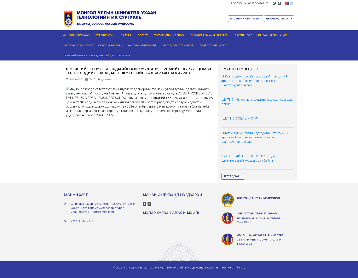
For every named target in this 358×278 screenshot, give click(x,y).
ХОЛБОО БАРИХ (258, 3)
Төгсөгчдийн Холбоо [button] (169, 35)
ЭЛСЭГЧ (238, 3)
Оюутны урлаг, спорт (79, 45)
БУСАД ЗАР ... (233, 176)
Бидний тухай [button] (79, 35)
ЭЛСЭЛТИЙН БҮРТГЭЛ (244, 18)
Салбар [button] (126, 35)
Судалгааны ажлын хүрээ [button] (209, 35)
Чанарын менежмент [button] (142, 45)
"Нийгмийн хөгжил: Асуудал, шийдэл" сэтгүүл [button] (96, 55)
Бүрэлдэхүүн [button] (105, 35)
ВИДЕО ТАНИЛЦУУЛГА (213, 45)
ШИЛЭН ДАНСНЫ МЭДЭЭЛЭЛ (258, 198)
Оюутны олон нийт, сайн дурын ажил (261, 35)
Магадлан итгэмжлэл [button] (178, 45)
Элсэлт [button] (143, 35)
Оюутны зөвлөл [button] (109, 45)
